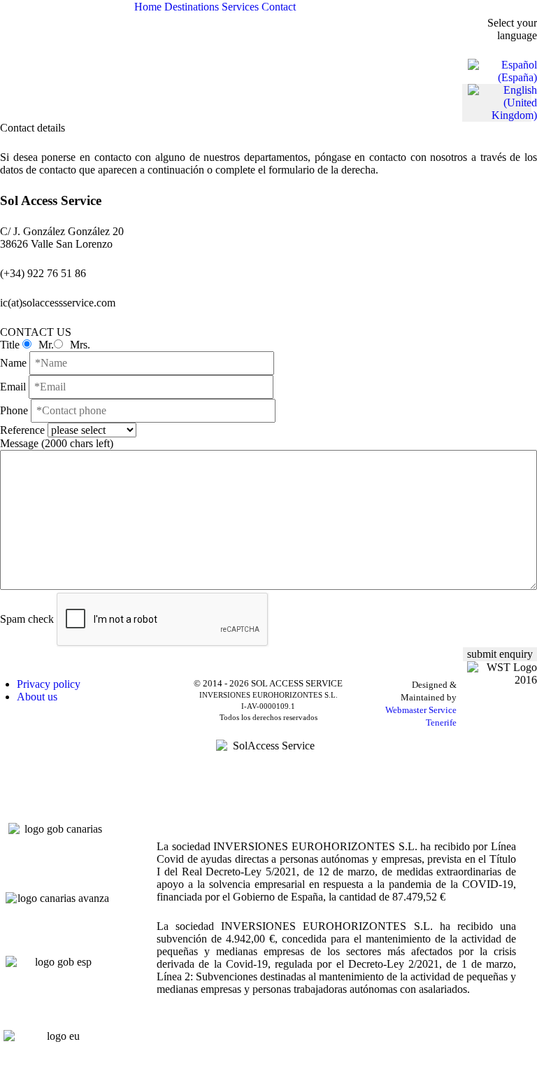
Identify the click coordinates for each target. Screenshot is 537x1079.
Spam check (27, 619)
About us (37, 697)
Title (10, 345)
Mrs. (78, 345)
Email (14, 387)
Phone (14, 410)
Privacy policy (48, 684)
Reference (24, 430)
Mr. (45, 345)
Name (14, 363)
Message (56, 443)
